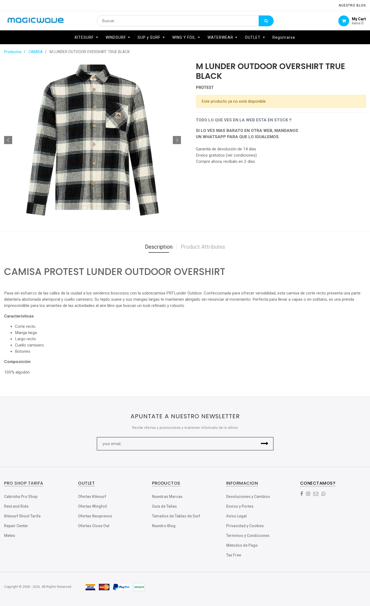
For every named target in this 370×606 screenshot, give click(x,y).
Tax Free (233, 555)
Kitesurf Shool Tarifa (22, 516)
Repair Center (16, 526)
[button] (8, 140)
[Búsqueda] (266, 20)
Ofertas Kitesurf (92, 496)
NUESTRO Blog (352, 5)
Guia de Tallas (164, 506)
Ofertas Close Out (93, 526)
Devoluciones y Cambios (248, 496)
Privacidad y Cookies (245, 526)
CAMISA (35, 52)
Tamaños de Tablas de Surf (176, 516)
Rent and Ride (16, 506)
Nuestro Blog (164, 526)
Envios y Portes (240, 506)
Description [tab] (159, 247)
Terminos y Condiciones (248, 535)
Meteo (9, 535)
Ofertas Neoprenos (95, 516)
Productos (13, 52)
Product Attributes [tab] (203, 247)
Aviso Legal (236, 516)
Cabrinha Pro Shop (20, 496)
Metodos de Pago (242, 545)
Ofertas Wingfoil (92, 506)
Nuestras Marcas (167, 496)
